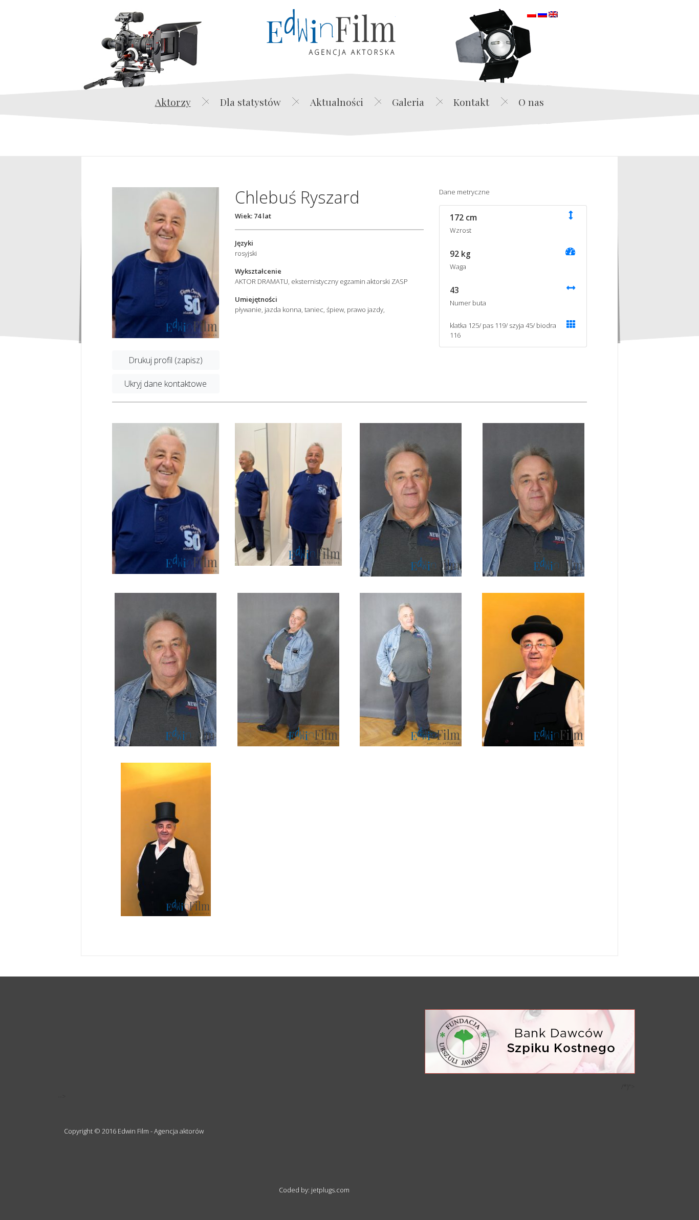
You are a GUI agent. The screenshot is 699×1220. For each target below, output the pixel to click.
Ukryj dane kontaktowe (165, 383)
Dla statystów (250, 101)
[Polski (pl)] (531, 13)
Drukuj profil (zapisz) (165, 360)
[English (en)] (553, 13)
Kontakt (471, 101)
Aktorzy (173, 101)
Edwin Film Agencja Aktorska (331, 32)
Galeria (408, 101)
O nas (531, 101)
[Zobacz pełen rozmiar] (166, 262)
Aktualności (336, 101)
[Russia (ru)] (542, 13)
